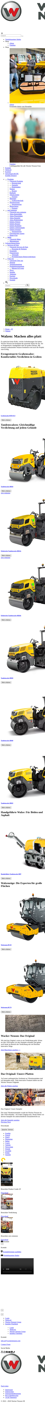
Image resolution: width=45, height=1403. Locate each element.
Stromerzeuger (15, 202)
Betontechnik (16, 183)
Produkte (10, 179)
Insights (12, 272)
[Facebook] (7, 1352)
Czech (7, 1143)
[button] (12, 174)
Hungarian (9, 1139)
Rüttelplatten (16, 187)
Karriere (8, 172)
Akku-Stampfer (15, 218)
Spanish (8, 1155)
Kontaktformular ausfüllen (12, 1252)
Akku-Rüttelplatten (16, 220)
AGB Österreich (11, 1397)
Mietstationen (14, 241)
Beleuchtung (14, 206)
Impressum (9, 1390)
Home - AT (9, 329)
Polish (7, 1153)
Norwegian (9, 1147)
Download (4, 1193)
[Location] (2, 1352)
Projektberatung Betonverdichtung (23, 257)
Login (7, 1318)
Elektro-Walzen (15, 222)
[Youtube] (9, 1352)
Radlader (13, 193)
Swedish (8, 1151)
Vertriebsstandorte (16, 264)
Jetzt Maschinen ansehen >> (10, 1050)
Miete (9, 237)
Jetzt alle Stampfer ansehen (10, 1120)
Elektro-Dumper (15, 230)
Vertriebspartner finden (13, 39)
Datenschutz (9, 1392)
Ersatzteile (13, 251)
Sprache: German (7, 1129)
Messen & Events (18, 268)
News (12, 270)
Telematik (15, 255)
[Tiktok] (14, 1352)
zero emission (12, 210)
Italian (7, 1141)
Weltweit (8, 170)
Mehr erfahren (6, 420)
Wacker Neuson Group (13, 1322)
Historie (12, 262)
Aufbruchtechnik (17, 200)
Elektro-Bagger (15, 224)
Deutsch (14, 176)
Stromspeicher (17, 204)
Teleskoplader (14, 195)
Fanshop (13, 45)
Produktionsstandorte (17, 266)
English (8, 176)
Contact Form (5, 1344)
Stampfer (15, 185)
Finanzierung (14, 253)
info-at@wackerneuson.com (10, 1341)
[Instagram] (4, 1352)
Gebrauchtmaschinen (12, 243)
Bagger (14, 191)
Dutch (7, 1137)
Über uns (10, 259)
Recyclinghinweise (11, 1395)
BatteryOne (14, 235)
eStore (12, 43)
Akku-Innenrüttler (16, 214)
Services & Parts (13, 245)
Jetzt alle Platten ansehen (9, 1086)
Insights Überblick (11, 1324)
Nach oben (4, 1386)
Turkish (7, 1145)
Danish (7, 1149)
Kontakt (8, 168)
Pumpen (14, 208)
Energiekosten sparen (17, 233)
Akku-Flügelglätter (16, 216)
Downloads (14, 278)
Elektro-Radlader (15, 226)
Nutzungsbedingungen (13, 1394)
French (7, 1135)
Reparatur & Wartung (19, 249)
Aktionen (13, 274)
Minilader (13, 199)
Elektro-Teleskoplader (17, 228)
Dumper (14, 197)
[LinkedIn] (12, 1352)
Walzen (12, 189)
